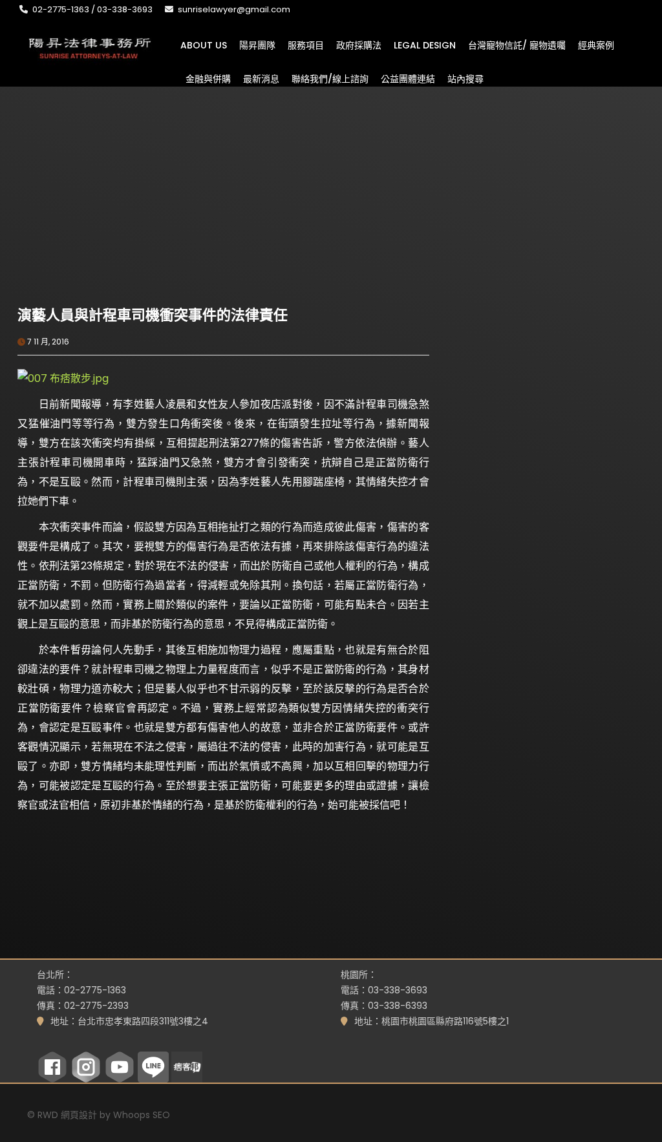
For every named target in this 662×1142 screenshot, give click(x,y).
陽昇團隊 (257, 44)
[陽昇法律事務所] (90, 46)
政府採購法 (358, 44)
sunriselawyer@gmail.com (234, 9)
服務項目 (306, 44)
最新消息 (261, 78)
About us (203, 44)
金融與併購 (208, 78)
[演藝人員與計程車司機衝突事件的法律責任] (120, 233)
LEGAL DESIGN (425, 44)
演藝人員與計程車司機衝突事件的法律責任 (152, 315)
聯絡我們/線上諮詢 (330, 78)
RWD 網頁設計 (67, 1114)
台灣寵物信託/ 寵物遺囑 (517, 44)
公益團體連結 (408, 78)
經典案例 (596, 44)
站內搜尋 (465, 78)
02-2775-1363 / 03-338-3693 (92, 9)
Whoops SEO (141, 1114)
